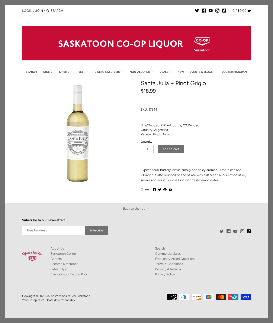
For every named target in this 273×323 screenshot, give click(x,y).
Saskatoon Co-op (63, 254)
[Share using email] (170, 189)
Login (27, 11)
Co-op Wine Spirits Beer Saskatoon (68, 296)
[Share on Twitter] (159, 189)
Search (160, 248)
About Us (57, 248)
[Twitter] (197, 10)
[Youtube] (211, 10)
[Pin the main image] (165, 189)
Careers (56, 259)
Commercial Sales (168, 254)
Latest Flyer (59, 269)
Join (39, 11)
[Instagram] (217, 10)
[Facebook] (204, 10)
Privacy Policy (165, 274)
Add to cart (171, 149)
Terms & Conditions (169, 264)
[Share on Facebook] (154, 189)
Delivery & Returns (168, 269)
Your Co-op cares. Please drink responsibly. (49, 300)
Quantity (146, 141)
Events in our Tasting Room (70, 274)
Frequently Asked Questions (175, 259)
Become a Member (64, 264)
